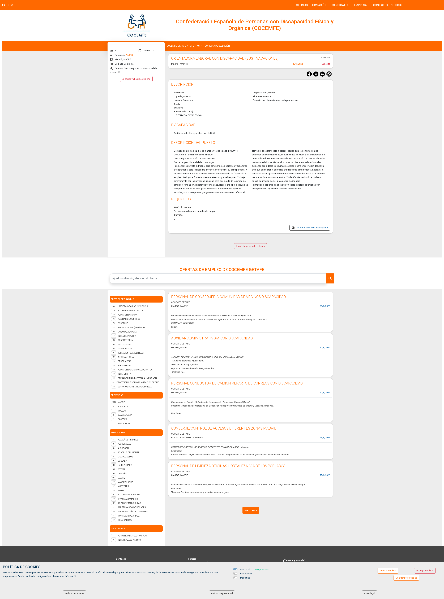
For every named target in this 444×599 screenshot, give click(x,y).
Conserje (123, 323)
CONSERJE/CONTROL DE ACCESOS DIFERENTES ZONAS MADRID (223, 428)
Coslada (122, 461)
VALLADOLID (124, 423)
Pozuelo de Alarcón (129, 494)
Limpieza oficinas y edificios (133, 306)
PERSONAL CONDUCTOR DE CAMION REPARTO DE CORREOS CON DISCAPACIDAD (237, 383)
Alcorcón (123, 448)
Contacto (380, 5)
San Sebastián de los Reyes (133, 511)
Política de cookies (74, 593)
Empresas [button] (361, 5)
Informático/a (126, 357)
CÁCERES (122, 419)
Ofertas (302, 5)
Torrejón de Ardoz (129, 516)
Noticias (397, 5)
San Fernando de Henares (132, 507)
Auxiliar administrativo (131, 310)
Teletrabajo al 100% (129, 540)
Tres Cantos (125, 520)
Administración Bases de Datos (135, 370)
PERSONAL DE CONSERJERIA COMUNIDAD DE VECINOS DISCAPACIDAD (228, 297)
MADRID (121, 402)
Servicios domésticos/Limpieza (135, 387)
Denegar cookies (424, 570)
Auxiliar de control (129, 319)
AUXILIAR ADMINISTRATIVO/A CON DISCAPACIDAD (212, 338)
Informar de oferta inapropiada (312, 227)
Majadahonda (125, 482)
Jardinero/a (124, 365)
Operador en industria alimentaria (137, 378)
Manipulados (125, 348)
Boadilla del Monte (128, 452)
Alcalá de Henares (128, 440)
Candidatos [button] (340, 5)
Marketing (245, 577)
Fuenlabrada (125, 465)
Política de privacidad (222, 593)
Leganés (122, 473)
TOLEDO (122, 411)
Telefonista (124, 374)
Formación (318, 5)
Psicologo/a (124, 344)
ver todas (250, 510)
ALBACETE (123, 406)
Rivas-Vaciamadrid (128, 499)
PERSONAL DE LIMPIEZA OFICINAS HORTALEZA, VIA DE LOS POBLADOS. (228, 466)
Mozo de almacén (127, 332)
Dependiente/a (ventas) (131, 353)
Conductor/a (125, 340)
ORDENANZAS (124, 361)
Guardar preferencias (406, 577)
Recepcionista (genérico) (132, 327)
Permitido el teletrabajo (132, 536)
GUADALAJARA (125, 415)
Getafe (121, 469)
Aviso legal (369, 593)
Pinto (121, 490)
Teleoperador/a (127, 336)
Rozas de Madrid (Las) (130, 503)
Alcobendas (124, 444)
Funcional (245, 569)
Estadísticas (246, 573)
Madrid (121, 478)
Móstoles (123, 486)
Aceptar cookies (388, 570)
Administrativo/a (127, 315)
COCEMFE (9, 5)
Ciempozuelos (125, 457)
